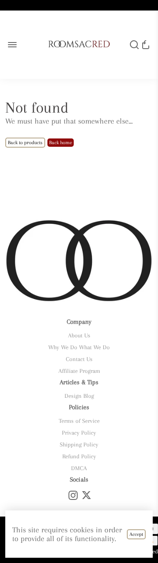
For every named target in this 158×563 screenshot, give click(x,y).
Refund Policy (79, 456)
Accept (136, 534)
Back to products (25, 142)
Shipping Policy (79, 444)
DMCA (79, 468)
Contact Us (79, 359)
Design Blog (79, 396)
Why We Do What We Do (79, 347)
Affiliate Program (79, 371)
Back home (60, 142)
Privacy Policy (79, 432)
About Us (79, 335)
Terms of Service (79, 421)
